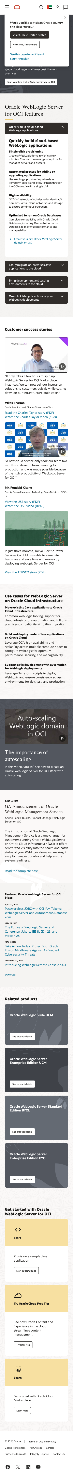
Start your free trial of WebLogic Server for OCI (31, 81)
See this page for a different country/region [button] (27, 56)
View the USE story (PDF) (22, 502)
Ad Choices (36, 1447)
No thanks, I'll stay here (25, 44)
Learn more (22, 1410)
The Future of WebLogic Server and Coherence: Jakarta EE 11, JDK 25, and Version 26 (31, 931)
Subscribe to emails (15, 1453)
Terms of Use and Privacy (42, 1441)
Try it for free (23, 1344)
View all (10, 975)
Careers (50, 1447)
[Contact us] (65, 7)
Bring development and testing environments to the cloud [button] (29, 282)
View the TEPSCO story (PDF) (25, 572)
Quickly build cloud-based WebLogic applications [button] (26, 128)
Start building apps (26, 1270)
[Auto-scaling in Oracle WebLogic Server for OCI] (36, 726)
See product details (22, 1036)
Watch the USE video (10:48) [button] (24, 506)
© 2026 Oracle (13, 1441)
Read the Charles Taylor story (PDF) (29, 413)
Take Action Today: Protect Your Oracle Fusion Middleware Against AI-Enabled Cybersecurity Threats (32, 950)
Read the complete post (21, 871)
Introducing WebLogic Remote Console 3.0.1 (35, 965)
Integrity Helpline (39, 1453)
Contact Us (59, 1453)
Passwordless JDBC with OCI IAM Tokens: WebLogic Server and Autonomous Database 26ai (36, 912)
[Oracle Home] (17, 7)
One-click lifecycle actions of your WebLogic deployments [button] (31, 297)
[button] (7, 7)
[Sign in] (57, 7)
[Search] (41, 7)
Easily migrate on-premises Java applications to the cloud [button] (30, 266)
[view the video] (36, 354)
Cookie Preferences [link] (15, 1447)
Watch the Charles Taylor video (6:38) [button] (31, 417)
